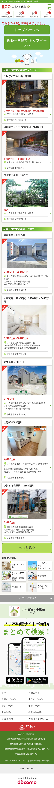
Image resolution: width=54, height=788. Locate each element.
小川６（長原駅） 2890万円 (19, 485)
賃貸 (4, 692)
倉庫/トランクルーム (38, 719)
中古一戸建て (34, 706)
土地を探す (7, 712)
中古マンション (35, 699)
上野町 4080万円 (13, 422)
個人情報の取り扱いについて (38, 749)
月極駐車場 (33, 692)
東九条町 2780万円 (14, 362)
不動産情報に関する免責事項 (14, 749)
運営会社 (45, 761)
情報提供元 (38, 744)
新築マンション (9, 699)
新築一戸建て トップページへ (27, 42)
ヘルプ (24, 761)
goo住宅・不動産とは (26, 734)
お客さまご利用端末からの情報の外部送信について (26, 739)
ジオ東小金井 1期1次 (16, 175)
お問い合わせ (35, 761)
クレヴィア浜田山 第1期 (17, 76)
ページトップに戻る (27, 598)
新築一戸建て (8, 706)
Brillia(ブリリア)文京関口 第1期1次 (23, 127)
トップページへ (26, 30)
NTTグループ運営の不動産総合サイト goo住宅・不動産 (20, 1)
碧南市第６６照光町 (14, 235)
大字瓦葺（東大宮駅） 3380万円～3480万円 (26, 300)
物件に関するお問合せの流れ (21, 744)
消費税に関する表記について (26, 754)
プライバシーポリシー (12, 761)
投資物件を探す (35, 712)
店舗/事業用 (7, 719)
